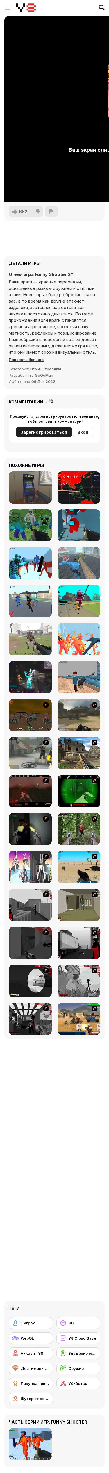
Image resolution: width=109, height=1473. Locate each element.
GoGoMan (44, 375)
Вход (83, 432)
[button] (26, 359)
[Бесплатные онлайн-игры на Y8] (26, 7)
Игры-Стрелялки (46, 369)
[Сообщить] (51, 211)
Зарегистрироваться (44, 432)
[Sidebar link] (7, 8)
